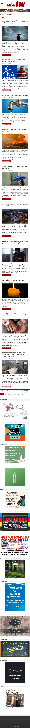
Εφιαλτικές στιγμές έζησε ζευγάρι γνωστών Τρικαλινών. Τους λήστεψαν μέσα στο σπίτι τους (15, 243)
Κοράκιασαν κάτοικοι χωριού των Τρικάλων (15, 95)
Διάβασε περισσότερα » (6, 54)
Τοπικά (11, 25)
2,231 (6, 394)
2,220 (16, 390)
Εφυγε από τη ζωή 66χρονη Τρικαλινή (13, 280)
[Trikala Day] (15, 4)
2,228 (22, 392)
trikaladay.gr (2, 14)
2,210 (12, 390)
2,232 (9, 394)
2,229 (25, 392)
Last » (6, 396)
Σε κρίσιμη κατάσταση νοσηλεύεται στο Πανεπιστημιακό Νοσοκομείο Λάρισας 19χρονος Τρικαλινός (13, 354)
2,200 (8, 390)
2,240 (15, 394)
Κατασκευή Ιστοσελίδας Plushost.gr (14, 724)
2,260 (23, 394)
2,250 (19, 394)
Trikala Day (19, 726)
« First (2, 390)
